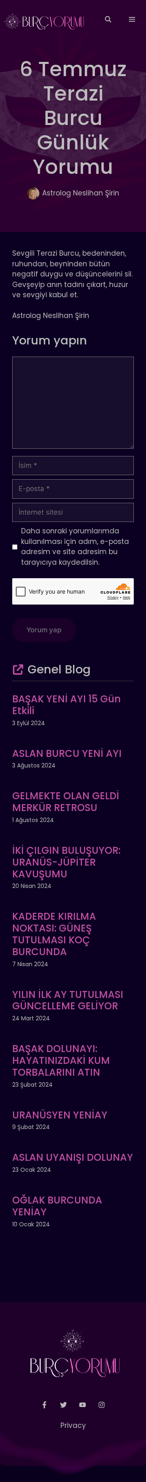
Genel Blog (59, 669)
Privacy (73, 1425)
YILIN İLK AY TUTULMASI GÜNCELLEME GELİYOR (67, 1000)
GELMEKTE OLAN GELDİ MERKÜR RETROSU (65, 801)
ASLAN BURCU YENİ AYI (67, 753)
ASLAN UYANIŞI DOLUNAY (72, 1157)
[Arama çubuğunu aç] (108, 19)
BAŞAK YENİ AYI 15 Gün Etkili (66, 704)
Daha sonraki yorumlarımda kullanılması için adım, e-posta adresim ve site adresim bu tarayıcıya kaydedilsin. (75, 546)
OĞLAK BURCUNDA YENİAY (57, 1206)
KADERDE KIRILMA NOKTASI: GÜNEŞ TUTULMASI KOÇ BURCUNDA (54, 934)
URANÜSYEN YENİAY (59, 1115)
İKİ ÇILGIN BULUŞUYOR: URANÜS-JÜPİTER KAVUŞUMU (66, 862)
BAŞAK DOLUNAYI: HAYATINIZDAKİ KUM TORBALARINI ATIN (61, 1060)
